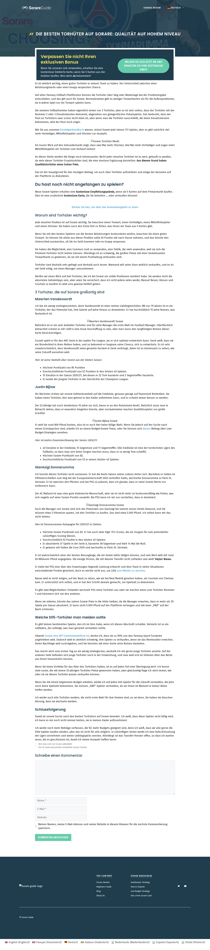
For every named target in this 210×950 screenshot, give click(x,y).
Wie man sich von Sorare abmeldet (55, 744)
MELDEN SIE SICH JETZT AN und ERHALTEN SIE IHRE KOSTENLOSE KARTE (143, 65)
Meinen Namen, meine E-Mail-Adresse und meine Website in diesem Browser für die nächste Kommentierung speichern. (102, 826)
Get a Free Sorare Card (141, 895)
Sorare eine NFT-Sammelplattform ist (67, 635)
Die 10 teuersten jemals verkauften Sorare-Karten (62, 747)
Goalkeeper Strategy (140, 882)
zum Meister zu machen (131, 570)
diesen (147, 428)
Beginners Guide (103, 887)
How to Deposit (138, 887)
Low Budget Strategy (140, 891)
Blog (98, 891)
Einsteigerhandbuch (72, 129)
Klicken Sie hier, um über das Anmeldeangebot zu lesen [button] (105, 207)
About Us (100, 895)
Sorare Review (152, 7)
